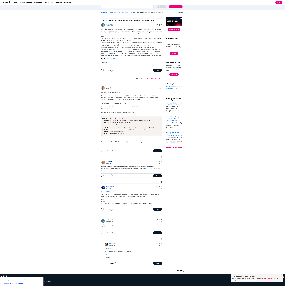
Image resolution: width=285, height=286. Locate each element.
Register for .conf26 (174, 29)
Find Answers (105, 12)
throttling (113, 58)
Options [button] (180, 12)
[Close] (41, 279)
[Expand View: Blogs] (54, 2)
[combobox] (133, 7)
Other (108, 58)
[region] (22, 281)
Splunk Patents (49, 281)
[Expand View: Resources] (70, 2)
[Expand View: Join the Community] (31, 2)
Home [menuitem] (15, 2)
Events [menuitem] (46, 2)
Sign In (278, 2)
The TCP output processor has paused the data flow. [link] (150, 12)
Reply (157, 70)
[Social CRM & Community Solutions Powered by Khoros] (180, 270)
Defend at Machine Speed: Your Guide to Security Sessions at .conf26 (174, 118)
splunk (107, 62)
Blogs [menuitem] (51, 2)
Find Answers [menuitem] (37, 2)
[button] (161, 17)
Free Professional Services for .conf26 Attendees (174, 103)
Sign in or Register (268, 278)
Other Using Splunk (124, 12)
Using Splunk (113, 12)
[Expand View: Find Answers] (41, 2)
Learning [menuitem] (58, 2)
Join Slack (174, 53)
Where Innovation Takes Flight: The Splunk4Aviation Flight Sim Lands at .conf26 (174, 133)
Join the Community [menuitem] (25, 2)
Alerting (133, 12)
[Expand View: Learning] (61, 2)
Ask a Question (175, 6)
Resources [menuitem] (67, 2)
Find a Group (174, 74)
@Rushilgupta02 (105, 191)
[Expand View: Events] (48, 2)
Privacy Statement (6, 283)
